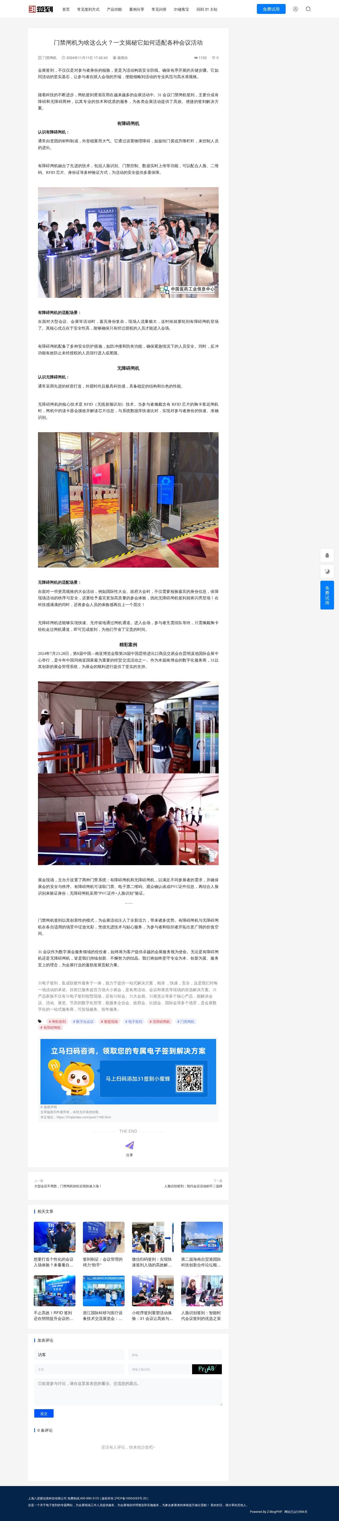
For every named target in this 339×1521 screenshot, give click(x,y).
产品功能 (114, 9)
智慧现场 (111, 1021)
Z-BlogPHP (274, 1511)
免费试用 (271, 9)
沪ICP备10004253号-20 (130, 1498)
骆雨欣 (122, 57)
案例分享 (136, 9)
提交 (43, 1413)
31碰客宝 (181, 9)
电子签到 (135, 1021)
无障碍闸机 (161, 1021)
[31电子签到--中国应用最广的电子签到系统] (41, 7)
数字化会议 (85, 1021)
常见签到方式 (88, 9)
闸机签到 (59, 1021)
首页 (66, 9)
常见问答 (159, 9)
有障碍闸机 (52, 1027)
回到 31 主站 (207, 9)
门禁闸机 (50, 57)
